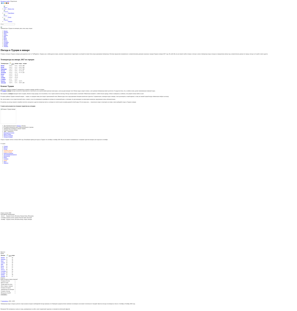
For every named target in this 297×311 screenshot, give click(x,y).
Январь (6, 31)
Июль (5, 39)
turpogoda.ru (5, 301)
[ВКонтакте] (2, 3)
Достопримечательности (10, 154)
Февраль (6, 32)
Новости (6, 163)
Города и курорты (8, 153)
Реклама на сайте (5, 1)
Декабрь (6, 46)
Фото (5, 161)
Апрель (6, 35)
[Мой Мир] (6, 3)
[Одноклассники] (5, 3)
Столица (6, 158)
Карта (5, 157)
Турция (6, 146)
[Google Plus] (8, 3)
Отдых (5, 149)
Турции (4, 91)
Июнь (5, 38)
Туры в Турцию (8, 151)
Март (5, 33)
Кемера (19, 125)
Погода (6, 147)
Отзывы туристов (8, 150)
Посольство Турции (9, 132)
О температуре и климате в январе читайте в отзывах (30, 89)
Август (6, 40)
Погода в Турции (8, 135)
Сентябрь (6, 42)
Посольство (7, 156)
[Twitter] (3, 3)
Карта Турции (7, 134)
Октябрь (6, 43)
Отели (5, 160)
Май (5, 36)
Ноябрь (6, 45)
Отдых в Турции (8, 137)
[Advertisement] (12, 188)
